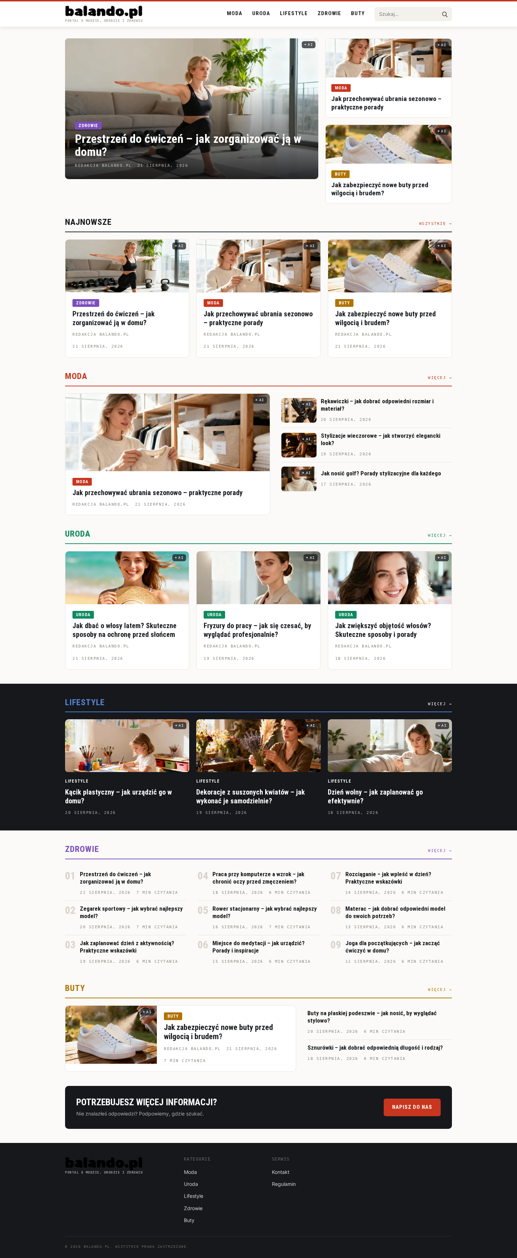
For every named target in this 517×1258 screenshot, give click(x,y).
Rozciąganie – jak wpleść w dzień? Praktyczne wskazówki (388, 878)
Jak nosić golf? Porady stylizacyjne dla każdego (381, 473)
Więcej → (440, 377)
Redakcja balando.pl (100, 334)
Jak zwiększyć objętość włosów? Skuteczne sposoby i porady (383, 630)
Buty (358, 13)
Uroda (261, 13)
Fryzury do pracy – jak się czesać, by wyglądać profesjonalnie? (257, 630)
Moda (234, 13)
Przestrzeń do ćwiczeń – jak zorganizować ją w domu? (188, 145)
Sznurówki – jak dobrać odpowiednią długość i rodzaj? (375, 1047)
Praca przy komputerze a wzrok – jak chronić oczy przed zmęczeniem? (258, 878)
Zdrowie (329, 13)
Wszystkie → (435, 223)
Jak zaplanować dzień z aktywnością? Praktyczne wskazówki (127, 947)
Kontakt (280, 1172)
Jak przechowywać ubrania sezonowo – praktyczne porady (258, 318)
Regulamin (284, 1184)
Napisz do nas (412, 1107)
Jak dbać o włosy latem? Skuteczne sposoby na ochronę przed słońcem (124, 630)
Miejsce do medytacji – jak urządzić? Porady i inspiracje (258, 947)
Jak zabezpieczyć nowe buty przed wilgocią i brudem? (379, 189)
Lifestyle (294, 13)
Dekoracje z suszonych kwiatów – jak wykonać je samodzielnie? (250, 796)
